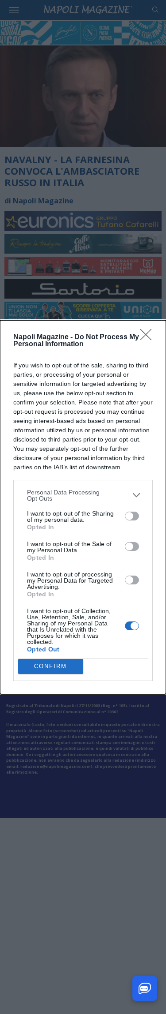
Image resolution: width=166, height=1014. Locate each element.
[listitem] (83, 495)
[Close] (148, 337)
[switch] (132, 516)
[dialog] (83, 507)
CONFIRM (50, 666)
